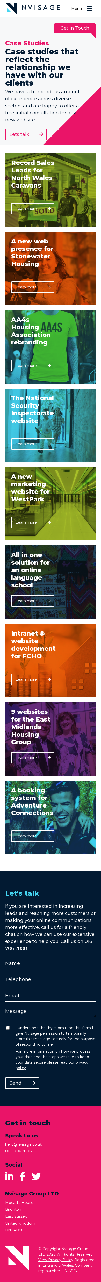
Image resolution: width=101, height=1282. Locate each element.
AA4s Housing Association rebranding (31, 331)
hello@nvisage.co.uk (23, 1144)
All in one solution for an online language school (30, 570)
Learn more (34, 210)
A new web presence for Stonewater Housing (32, 252)
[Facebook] (23, 1177)
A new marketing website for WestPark (30, 488)
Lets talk (19, 134)
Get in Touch (75, 28)
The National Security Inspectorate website (32, 409)
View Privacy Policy (55, 1260)
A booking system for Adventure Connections (32, 801)
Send (15, 1083)
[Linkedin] (9, 1177)
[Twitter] (36, 1177)
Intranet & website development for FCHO (33, 645)
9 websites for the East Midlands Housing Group (31, 726)
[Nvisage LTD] (32, 9)
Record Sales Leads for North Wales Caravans (32, 174)
